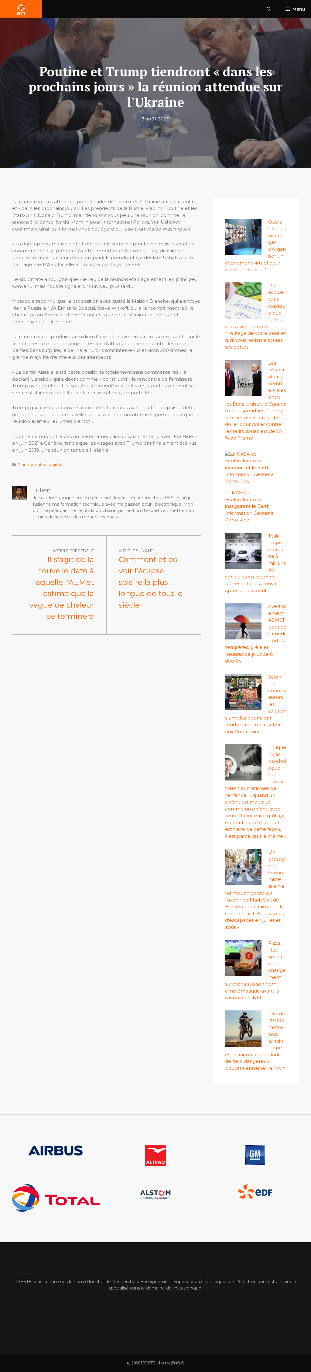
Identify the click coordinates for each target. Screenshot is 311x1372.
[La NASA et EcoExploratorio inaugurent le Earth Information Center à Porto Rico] (252, 481)
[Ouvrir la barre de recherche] (268, 9)
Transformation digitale (40, 464)
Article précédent (73, 550)
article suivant (136, 550)
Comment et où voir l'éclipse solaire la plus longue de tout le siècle (151, 582)
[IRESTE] (21, 9)
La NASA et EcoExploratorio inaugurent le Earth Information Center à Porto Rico (249, 506)
